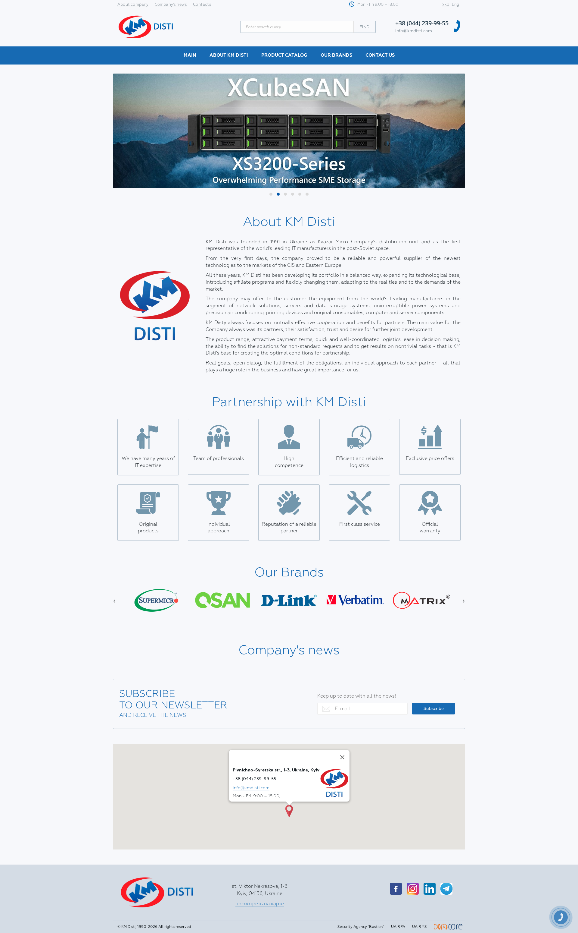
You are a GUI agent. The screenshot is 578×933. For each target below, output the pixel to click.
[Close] (342, 757)
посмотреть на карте (259, 904)
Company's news (171, 4)
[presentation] (125, 131)
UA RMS (419, 927)
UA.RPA (398, 927)
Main (190, 55)
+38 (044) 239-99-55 (422, 23)
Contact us (380, 55)
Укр (445, 4)
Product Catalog (284, 55)
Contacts (202, 4)
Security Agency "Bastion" (360, 927)
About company (133, 4)
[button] (271, 194)
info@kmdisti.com (413, 30)
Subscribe (434, 708)
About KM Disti (229, 55)
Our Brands (336, 55)
